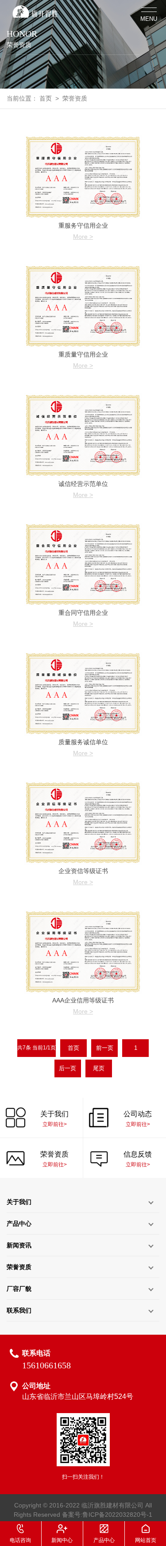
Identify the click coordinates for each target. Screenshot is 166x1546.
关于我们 (19, 1201)
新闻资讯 (19, 1245)
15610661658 (46, 1365)
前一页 (104, 1048)
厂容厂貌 (19, 1288)
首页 (45, 98)
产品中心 (19, 1223)
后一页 (67, 1068)
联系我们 (19, 1310)
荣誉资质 (74, 98)
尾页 (98, 1068)
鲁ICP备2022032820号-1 (117, 1514)
